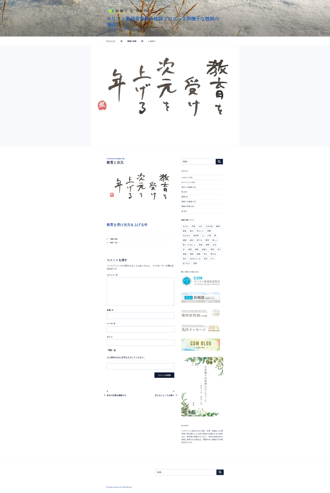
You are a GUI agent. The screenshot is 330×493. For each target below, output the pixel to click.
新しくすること (189, 245)
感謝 (184, 240)
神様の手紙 (131, 41)
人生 (200, 226)
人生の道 (209, 226)
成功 (191, 240)
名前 (110, 310)
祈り (219, 249)
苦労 (206, 259)
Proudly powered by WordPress (119, 487)
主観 (193, 226)
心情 (209, 235)
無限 (197, 249)
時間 (207, 245)
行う (212, 259)
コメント (112, 275)
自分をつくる (195, 259)
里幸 (123, 158)
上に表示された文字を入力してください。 (126, 357)
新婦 (183, 197)
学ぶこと (200, 231)
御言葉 (196, 235)
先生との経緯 (186, 187)
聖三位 (213, 254)
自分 (184, 259)
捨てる (199, 240)
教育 (111, 242)
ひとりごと (111, 41)
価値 (218, 226)
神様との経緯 (186, 201)
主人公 (185, 226)
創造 (184, 231)
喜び (191, 231)
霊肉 (195, 263)
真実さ (204, 249)
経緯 (198, 254)
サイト (110, 337)
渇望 (190, 249)
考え (205, 254)
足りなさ (186, 263)
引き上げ (186, 235)
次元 (116, 242)
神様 (191, 254)
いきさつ (151, 41)
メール (111, 323)
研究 (212, 249)
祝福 (184, 254)
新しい (215, 240)
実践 (209, 231)
